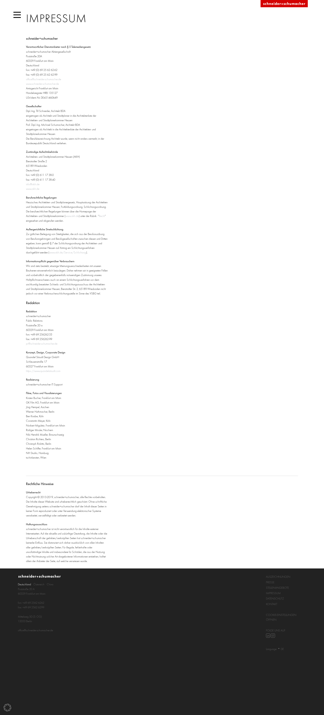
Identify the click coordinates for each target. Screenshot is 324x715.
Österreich (38, 584)
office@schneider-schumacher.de (43, 79)
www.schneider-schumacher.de (42, 83)
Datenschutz (275, 598)
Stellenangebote (277, 587)
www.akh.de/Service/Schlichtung (67, 252)
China (50, 584)
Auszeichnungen (278, 576)
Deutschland (24, 584)
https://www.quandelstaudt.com (43, 371)
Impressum (273, 593)
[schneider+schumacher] (284, 4)
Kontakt (271, 604)
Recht (102, 216)
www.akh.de (32, 188)
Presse (270, 582)
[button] (7, 707)
